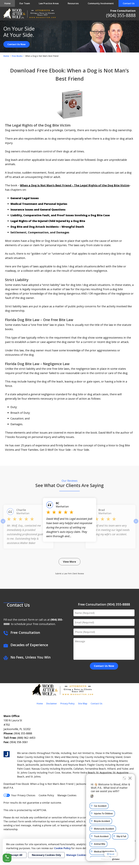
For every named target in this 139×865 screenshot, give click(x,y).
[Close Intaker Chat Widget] (130, 778)
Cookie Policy (46, 795)
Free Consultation (123, 11)
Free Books (17, 56)
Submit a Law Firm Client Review (69, 573)
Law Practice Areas (49, 3)
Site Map (82, 703)
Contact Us (129, 3)
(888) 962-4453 (26, 738)
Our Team (24, 3)
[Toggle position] (124, 778)
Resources (73, 3)
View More (69, 561)
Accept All (16, 855)
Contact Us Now (16, 44)
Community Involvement (101, 3)
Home (7, 3)
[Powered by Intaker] (116, 859)
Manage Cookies (66, 795)
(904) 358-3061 (19, 742)
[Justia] (7, 754)
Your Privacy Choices (23, 795)
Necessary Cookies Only (46, 855)
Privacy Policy (67, 703)
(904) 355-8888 (121, 15)
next (136, 523)
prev (3, 523)
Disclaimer (51, 703)
